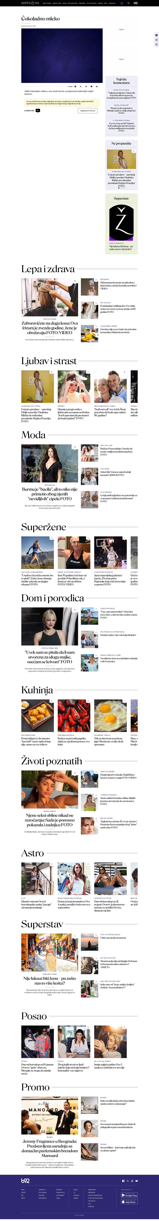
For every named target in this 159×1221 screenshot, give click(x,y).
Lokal (58, 1198)
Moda (65, 3)
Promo (50, 1137)
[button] (119, 187)
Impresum (91, 1192)
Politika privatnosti (95, 1198)
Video (76, 1190)
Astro (105, 3)
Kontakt (91, 1206)
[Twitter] (128, 1181)
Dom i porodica (91, 3)
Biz (22, 1195)
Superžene (82, 3)
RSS (89, 1204)
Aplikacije (92, 1201)
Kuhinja (100, 3)
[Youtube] (137, 1181)
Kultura (41, 1195)
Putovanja (43, 1192)
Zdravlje (42, 1190)
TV (74, 1192)
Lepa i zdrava (47, 3)
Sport (23, 1192)
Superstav (112, 3)
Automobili (60, 1195)
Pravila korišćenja (95, 1195)
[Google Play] (129, 1195)
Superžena (42, 1198)
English (76, 1195)
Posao (24, 1061)
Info (22, 1190)
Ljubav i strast (57, 3)
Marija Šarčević (116, 243)
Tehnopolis (60, 1192)
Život (23, 1198)
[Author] (121, 223)
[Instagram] (132, 1181)
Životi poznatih (72, 3)
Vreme (76, 1198)
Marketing (92, 1190)
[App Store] (129, 1201)
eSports (59, 1190)
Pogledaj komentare (87, 111)
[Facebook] (123, 1181)
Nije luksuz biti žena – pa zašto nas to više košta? (121, 248)
